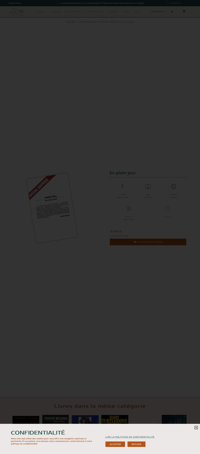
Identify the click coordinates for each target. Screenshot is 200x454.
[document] (100, 227)
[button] (196, 428)
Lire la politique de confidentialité (129, 437)
